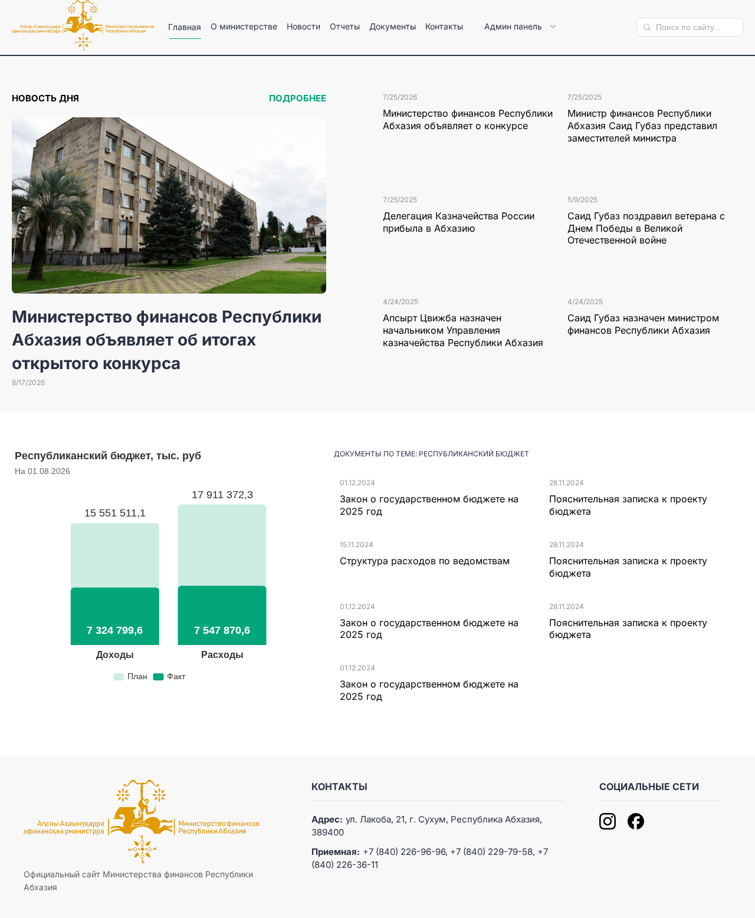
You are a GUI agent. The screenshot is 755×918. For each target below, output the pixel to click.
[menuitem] (184, 27)
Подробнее (297, 98)
